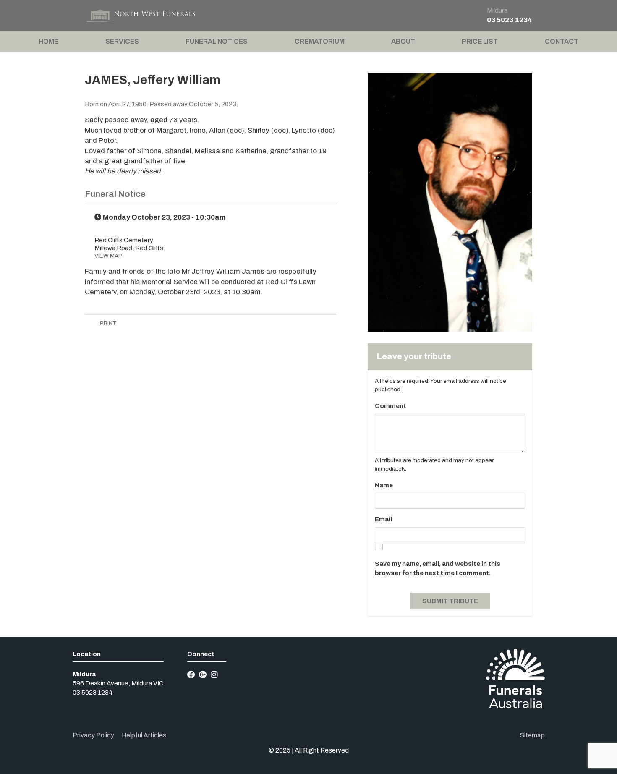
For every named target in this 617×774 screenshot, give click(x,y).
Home (48, 41)
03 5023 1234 (509, 20)
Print (108, 323)
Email (383, 519)
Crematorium (320, 41)
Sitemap (532, 735)
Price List (480, 41)
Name (384, 485)
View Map (108, 256)
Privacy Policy (93, 735)
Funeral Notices (217, 41)
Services (122, 41)
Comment (390, 406)
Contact (561, 41)
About (403, 41)
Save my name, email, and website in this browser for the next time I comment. (437, 568)
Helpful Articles (144, 735)
